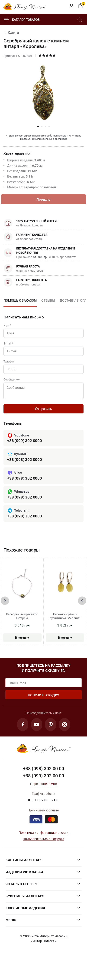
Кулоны (13, 32)
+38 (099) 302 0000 (24, 440)
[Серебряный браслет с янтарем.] (22, 583)
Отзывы (48, 300)
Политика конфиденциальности (43, 832)
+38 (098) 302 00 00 (43, 768)
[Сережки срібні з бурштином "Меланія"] (65, 583)
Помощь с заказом (20, 300)
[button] (38, 126)
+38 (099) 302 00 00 (43, 775)
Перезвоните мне (43, 783)
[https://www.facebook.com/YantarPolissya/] (22, 724)
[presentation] (5, 601)
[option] (20, 302)
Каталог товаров (26, 20)
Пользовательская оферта (43, 839)
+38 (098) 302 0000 (24, 459)
